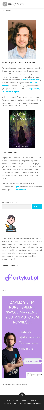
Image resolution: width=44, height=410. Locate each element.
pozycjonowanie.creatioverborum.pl (26, 403)
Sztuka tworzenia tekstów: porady (15, 385)
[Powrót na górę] (22, 395)
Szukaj (37, 207)
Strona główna (6, 10)
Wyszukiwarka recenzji (9, 202)
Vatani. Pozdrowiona (31, 80)
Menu (40, 4)
